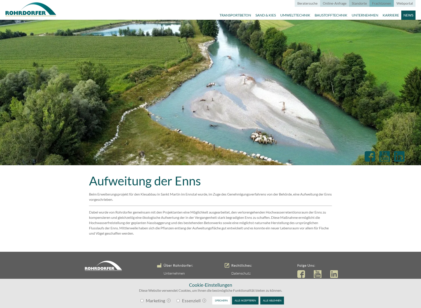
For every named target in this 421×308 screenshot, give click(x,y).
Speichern (221, 300)
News (408, 15)
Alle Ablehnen (272, 300)
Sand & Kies (265, 15)
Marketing (155, 300)
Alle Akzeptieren (245, 300)
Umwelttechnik (295, 15)
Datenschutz (241, 273)
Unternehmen (365, 15)
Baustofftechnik (331, 15)
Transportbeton (235, 15)
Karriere (391, 15)
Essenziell (191, 300)
